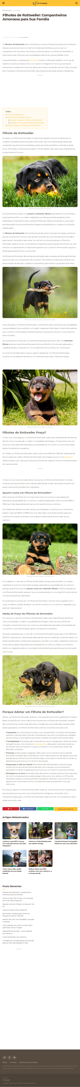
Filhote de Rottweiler (15, 115)
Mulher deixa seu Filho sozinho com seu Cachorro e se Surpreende (40, 871)
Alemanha (33, 60)
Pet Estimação (6, 10)
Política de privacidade (28, 1062)
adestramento (41, 744)
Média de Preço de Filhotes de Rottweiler (26, 123)
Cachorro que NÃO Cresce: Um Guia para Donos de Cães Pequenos (14, 843)
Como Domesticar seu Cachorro (14, 937)
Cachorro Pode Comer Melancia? (14, 910)
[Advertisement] (40, 28)
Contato (13, 1062)
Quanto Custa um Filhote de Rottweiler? (25, 120)
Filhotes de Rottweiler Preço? (18, 117)
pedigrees (68, 457)
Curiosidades (16, 10)
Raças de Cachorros (65, 809)
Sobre (4, 1062)
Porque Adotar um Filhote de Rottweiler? (23, 125)
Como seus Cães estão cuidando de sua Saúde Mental (12, 871)
